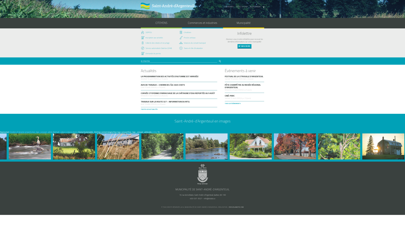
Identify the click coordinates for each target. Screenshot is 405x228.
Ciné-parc (230, 95)
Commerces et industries (202, 23)
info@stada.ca (209, 198)
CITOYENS (161, 23)
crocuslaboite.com (236, 207)
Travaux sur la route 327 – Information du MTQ (165, 101)
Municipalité (243, 23)
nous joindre (255, 6)
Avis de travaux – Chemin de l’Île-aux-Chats (163, 85)
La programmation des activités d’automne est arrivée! (169, 76)
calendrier (229, 6)
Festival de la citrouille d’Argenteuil (244, 76)
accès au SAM (241, 6)
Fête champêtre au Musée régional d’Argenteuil (243, 86)
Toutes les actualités (149, 109)
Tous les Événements (233, 103)
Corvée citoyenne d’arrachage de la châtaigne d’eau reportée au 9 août (178, 93)
